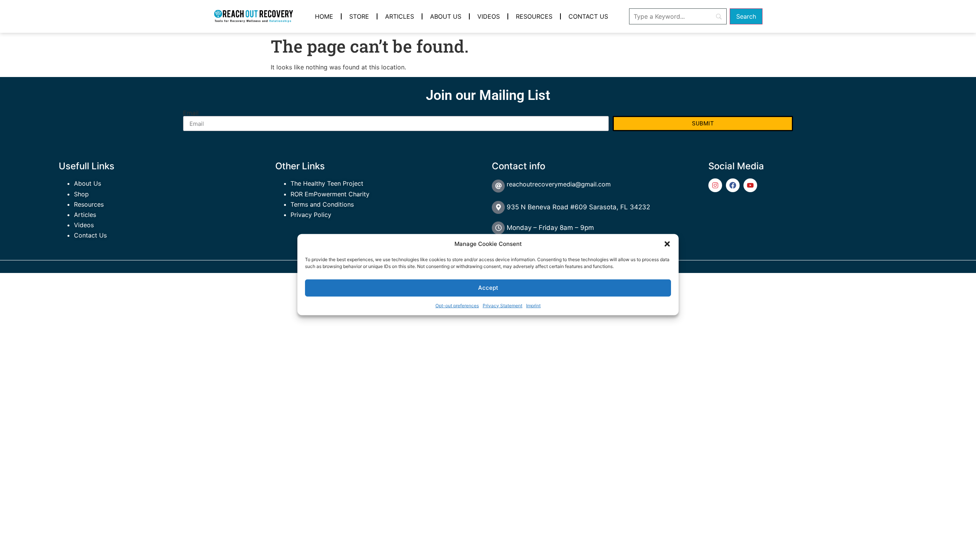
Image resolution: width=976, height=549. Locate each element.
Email (191, 113)
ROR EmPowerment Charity (330, 194)
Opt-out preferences (457, 305)
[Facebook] (733, 185)
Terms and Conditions (322, 204)
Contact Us (588, 16)
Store (359, 16)
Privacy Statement (502, 305)
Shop (81, 194)
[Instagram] (715, 185)
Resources (534, 16)
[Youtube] (750, 185)
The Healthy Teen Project (327, 183)
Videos (488, 16)
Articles (399, 16)
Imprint (533, 305)
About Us (445, 16)
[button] (667, 244)
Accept (488, 287)
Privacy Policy (311, 214)
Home (324, 16)
